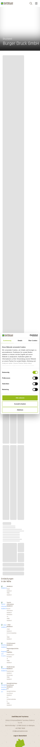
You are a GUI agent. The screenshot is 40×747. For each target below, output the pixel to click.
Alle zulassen (20, 398)
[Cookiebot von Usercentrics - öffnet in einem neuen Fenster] (30, 335)
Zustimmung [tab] (7, 340)
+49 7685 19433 (20, 728)
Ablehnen (20, 410)
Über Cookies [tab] (32, 340)
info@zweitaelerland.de (20, 731)
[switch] (35, 378)
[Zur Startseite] (7, 3)
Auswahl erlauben (20, 404)
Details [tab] (20, 340)
